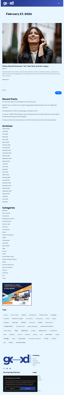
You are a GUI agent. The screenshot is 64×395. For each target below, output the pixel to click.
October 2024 (6, 188)
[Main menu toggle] (59, 3)
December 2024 (6, 183)
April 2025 (5, 172)
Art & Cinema (6, 213)
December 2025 (6, 150)
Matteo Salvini (43, 330)
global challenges (32, 326)
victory (11, 342)
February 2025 (6, 177)
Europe (40, 322)
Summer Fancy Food (8, 264)
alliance (6, 315)
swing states (21, 338)
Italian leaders (7, 330)
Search (4, 90)
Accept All (27, 388)
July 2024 (5, 196)
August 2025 (6, 161)
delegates (6, 322)
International (6, 240)
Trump (46, 338)
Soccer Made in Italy (8, 256)
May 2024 (5, 202)
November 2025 (6, 153)
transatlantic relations (34, 338)
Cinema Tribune (6, 221)
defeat (54, 318)
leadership (24, 330)
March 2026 (5, 142)
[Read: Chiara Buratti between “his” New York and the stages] (32, 43)
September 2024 (6, 191)
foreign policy (49, 322)
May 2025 (5, 169)
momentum (53, 330)
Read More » (5, 79)
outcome (19, 334)
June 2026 (5, 134)
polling (35, 334)
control (47, 318)
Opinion (4, 68)
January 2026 (6, 147)
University (5, 273)
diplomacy (15, 322)
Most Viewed (5, 245)
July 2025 (5, 164)
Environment (6, 229)
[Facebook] (7, 368)
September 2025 (6, 158)
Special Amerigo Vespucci (9, 259)
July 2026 (5, 131)
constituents (39, 318)
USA (3, 275)
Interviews (5, 243)
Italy (16, 330)
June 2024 (5, 199)
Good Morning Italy (7, 235)
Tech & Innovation (7, 267)
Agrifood (4, 210)
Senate (57, 334)
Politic (4, 254)
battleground (32, 315)
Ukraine (54, 338)
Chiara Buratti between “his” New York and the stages (25, 66)
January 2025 (6, 180)
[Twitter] (10, 368)
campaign (54, 315)
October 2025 (6, 155)
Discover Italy (6, 224)
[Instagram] (4, 368)
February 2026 (6, 145)
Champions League (17, 318)
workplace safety (20, 342)
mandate (33, 330)
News (3, 248)
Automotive (5, 216)
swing (13, 338)
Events (4, 232)
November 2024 (6, 185)
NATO (5, 334)
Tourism (4, 270)
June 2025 (5, 166)
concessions (29, 318)
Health (4, 237)
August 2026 (6, 128)
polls (41, 334)
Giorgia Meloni (8, 326)
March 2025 (5, 174)
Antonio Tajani (14, 315)
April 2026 (5, 139)
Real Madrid (49, 334)
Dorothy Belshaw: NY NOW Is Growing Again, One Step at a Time (19, 111)
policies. (27, 334)
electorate (32, 322)
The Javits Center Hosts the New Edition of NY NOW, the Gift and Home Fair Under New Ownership (29, 120)
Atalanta (23, 315)
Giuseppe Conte (20, 326)
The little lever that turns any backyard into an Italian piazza (19, 101)
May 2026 (5, 137)
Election (23, 322)
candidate (6, 318)
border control (43, 315)
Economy (4, 227)
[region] (20, 384)
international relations (46, 326)
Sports (4, 262)
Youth (4, 278)
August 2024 (6, 193)
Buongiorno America (8, 218)
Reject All (12, 388)
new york (11, 334)
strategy (6, 338)
